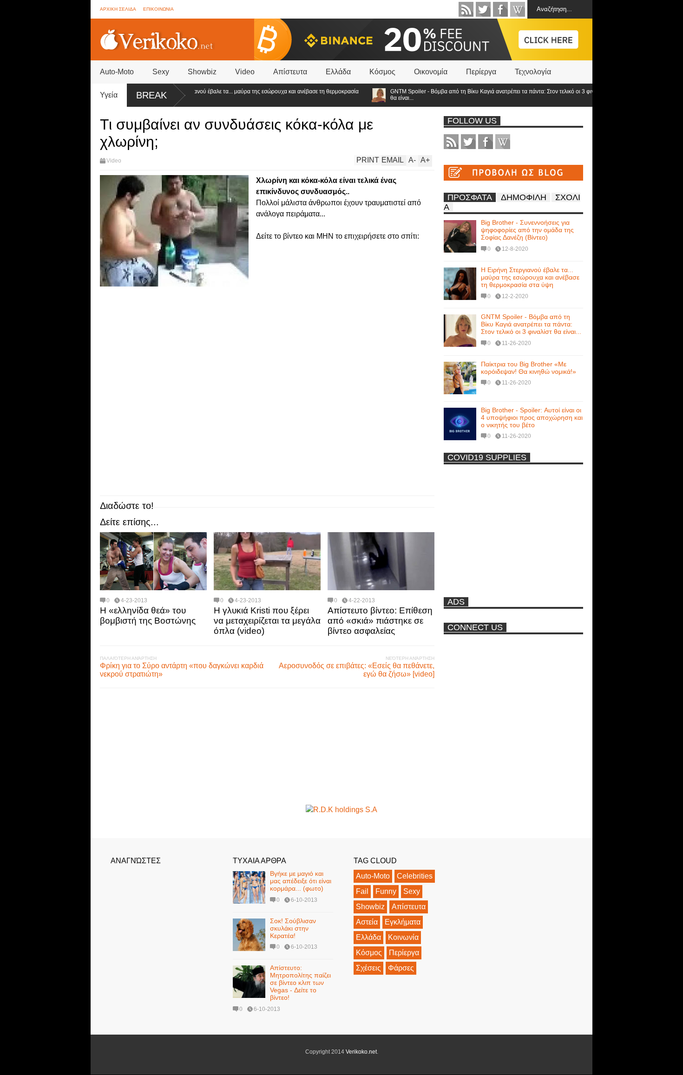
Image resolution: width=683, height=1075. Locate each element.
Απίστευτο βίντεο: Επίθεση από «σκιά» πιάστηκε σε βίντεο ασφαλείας (380, 621)
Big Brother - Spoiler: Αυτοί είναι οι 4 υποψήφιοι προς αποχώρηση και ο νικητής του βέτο (532, 417)
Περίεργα (481, 72)
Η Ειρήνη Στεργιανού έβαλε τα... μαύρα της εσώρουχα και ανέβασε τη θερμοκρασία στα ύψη (238, 94)
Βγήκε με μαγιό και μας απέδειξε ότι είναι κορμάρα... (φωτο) (300, 881)
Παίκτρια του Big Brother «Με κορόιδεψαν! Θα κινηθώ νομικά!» (528, 367)
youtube (517, 9)
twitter (483, 9)
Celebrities (415, 876)
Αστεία (367, 922)
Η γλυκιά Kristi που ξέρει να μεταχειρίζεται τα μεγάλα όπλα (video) (267, 621)
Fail (362, 891)
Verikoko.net (361, 1052)
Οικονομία (430, 72)
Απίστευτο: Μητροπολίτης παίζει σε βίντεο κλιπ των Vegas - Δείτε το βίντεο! (300, 982)
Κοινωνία (403, 937)
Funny (385, 891)
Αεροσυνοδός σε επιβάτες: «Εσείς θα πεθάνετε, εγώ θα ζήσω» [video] (356, 670)
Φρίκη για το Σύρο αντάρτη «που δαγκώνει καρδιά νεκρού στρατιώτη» (181, 670)
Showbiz (202, 72)
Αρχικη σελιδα (118, 9)
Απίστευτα (290, 72)
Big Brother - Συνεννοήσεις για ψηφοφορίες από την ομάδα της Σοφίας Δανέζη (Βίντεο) (527, 230)
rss (466, 9)
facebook (500, 9)
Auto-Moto (117, 72)
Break (151, 95)
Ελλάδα (338, 72)
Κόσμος (382, 72)
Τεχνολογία (533, 72)
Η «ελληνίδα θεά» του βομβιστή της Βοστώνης (148, 615)
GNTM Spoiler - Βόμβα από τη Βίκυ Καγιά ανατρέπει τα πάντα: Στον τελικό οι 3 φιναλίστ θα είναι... (480, 94)
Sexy (160, 72)
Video (245, 72)
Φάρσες (401, 968)
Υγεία (109, 95)
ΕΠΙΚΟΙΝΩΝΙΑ (158, 9)
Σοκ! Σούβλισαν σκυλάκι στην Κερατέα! (293, 928)
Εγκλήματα (402, 922)
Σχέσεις (368, 968)
